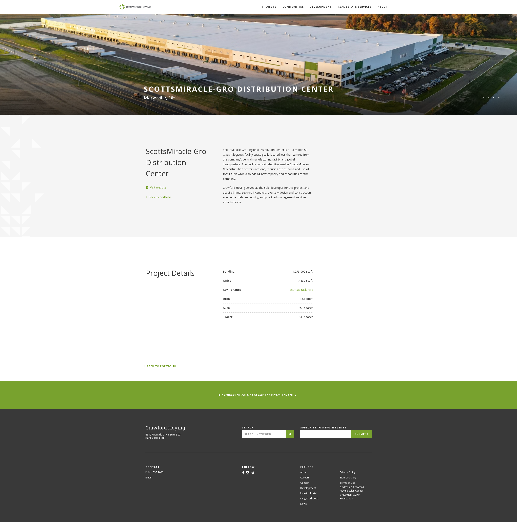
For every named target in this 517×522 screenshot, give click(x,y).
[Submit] (290, 434)
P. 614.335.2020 (154, 472)
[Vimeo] (252, 473)
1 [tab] (484, 98)
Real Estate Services (355, 6)
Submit (360, 434)
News (303, 503)
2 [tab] (489, 98)
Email (148, 477)
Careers (304, 477)
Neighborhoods (309, 498)
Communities (293, 6)
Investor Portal (308, 493)
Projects (269, 6)
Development (321, 6)
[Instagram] (247, 473)
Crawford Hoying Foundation (349, 496)
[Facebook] (243, 473)
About (383, 6)
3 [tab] (494, 98)
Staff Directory (348, 477)
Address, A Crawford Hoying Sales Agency (352, 488)
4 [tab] (499, 98)
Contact (304, 482)
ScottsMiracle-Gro (301, 290)
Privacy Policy (347, 472)
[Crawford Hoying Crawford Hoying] (135, 7)
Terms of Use (347, 482)
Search (247, 427)
